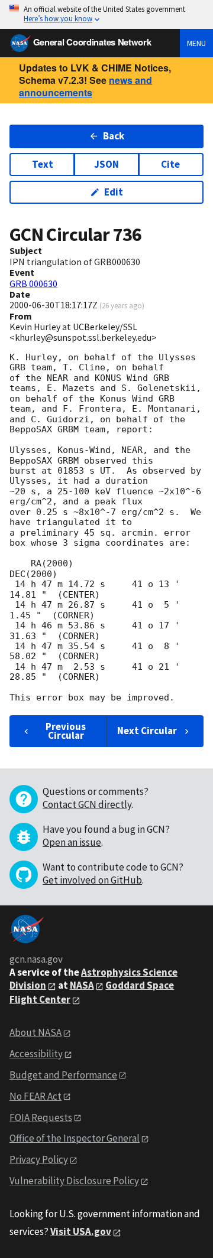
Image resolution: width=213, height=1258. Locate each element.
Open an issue (72, 842)
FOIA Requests (40, 1117)
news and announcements (85, 86)
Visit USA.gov (80, 1231)
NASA (82, 985)
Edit (113, 191)
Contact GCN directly (87, 804)
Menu (196, 43)
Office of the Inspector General (74, 1138)
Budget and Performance (63, 1074)
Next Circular (147, 730)
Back (113, 135)
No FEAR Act (35, 1096)
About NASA (35, 1032)
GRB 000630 (33, 283)
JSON (106, 164)
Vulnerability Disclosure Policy (74, 1180)
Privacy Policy (38, 1159)
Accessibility (36, 1053)
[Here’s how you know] (106, 14)
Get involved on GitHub (92, 880)
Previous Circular (66, 731)
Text (42, 164)
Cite (170, 164)
